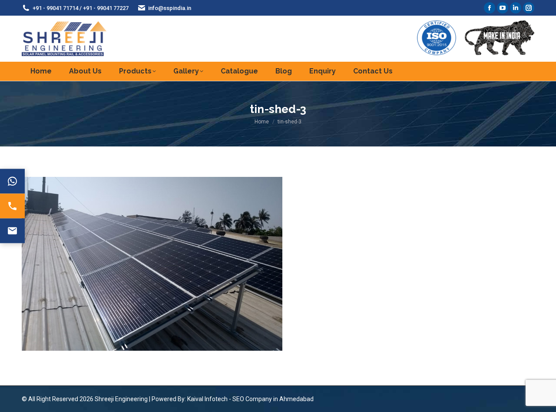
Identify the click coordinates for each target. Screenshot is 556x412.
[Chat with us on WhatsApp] (12, 181)
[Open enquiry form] (12, 231)
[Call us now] (12, 206)
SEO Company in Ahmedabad (273, 398)
